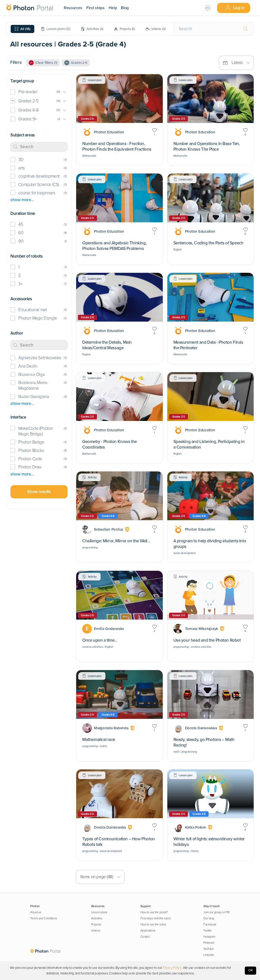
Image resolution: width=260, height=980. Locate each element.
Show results (39, 491)
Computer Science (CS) (38, 184)
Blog (125, 7)
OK (250, 970)
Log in (239, 7)
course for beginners (36, 193)
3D (20, 159)
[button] (39, 92)
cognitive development (38, 176)
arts (21, 168)
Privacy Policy (171, 968)
